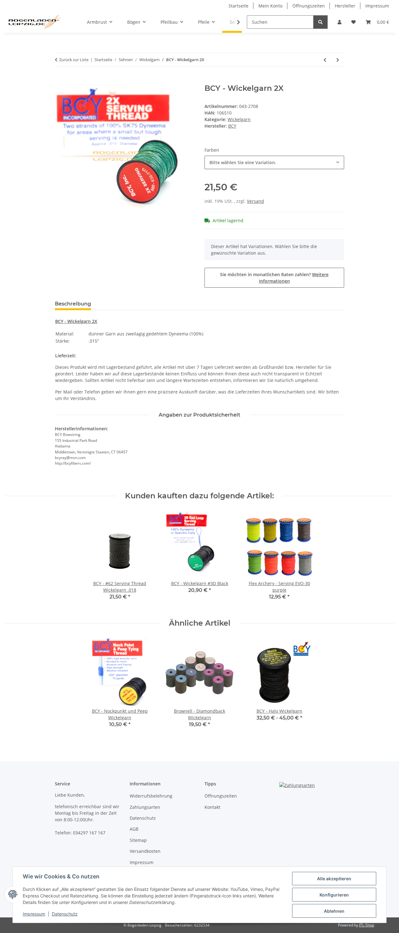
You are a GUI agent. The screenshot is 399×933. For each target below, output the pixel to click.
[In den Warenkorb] (60, 80)
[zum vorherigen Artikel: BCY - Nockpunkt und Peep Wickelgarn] (325, 59)
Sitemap (138, 840)
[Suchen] (320, 22)
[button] (339, 22)
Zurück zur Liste (74, 59)
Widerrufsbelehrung (151, 796)
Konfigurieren (334, 894)
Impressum (34, 913)
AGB (134, 829)
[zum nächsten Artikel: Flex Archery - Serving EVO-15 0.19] (337, 59)
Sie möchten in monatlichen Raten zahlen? (274, 277)
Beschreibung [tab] (73, 304)
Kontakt (212, 807)
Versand (255, 201)
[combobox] (274, 162)
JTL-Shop (366, 925)
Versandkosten (145, 851)
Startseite (238, 6)
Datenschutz (65, 913)
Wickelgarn (239, 119)
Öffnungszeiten (308, 6)
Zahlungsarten (145, 807)
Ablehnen (334, 911)
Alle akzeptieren (334, 878)
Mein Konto (270, 6)
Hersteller (345, 6)
